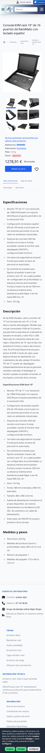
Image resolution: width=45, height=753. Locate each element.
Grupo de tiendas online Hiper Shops (24, 609)
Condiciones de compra (17, 711)
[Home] (4, 42)
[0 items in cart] (42, 9)
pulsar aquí (21, 597)
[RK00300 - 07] (11, 126)
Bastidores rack (13, 640)
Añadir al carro (18, 168)
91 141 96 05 (21, 603)
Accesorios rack (24, 42)
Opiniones (19, 187)
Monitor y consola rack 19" (36, 42)
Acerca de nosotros (15, 706)
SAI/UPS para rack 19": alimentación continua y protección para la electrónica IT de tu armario (21, 689)
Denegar (21, 749)
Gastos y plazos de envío (18, 716)
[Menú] (3, 9)
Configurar (33, 749)
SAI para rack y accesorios (18, 665)
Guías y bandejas (14, 645)
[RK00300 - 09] (34, 126)
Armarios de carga (15, 660)
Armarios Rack (13, 635)
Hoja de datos (26, 181)
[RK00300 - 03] (34, 103)
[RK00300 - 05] (23, 115)
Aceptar (10, 749)
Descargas (8, 187)
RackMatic (21, 148)
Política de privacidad (16, 721)
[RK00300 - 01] (11, 103)
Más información (11, 181)
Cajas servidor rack (15, 655)
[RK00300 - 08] (23, 126)
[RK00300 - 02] (23, 103)
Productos (13, 42)
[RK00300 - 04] (11, 115)
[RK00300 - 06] (34, 115)
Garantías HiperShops (16, 726)
